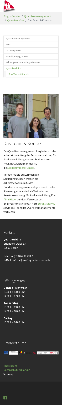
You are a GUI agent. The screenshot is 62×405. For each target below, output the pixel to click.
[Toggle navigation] (57, 6)
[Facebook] (5, 397)
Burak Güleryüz (46, 203)
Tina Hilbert (10, 199)
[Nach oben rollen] (54, 397)
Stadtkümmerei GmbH (20, 167)
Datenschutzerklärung (16, 370)
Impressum (10, 365)
